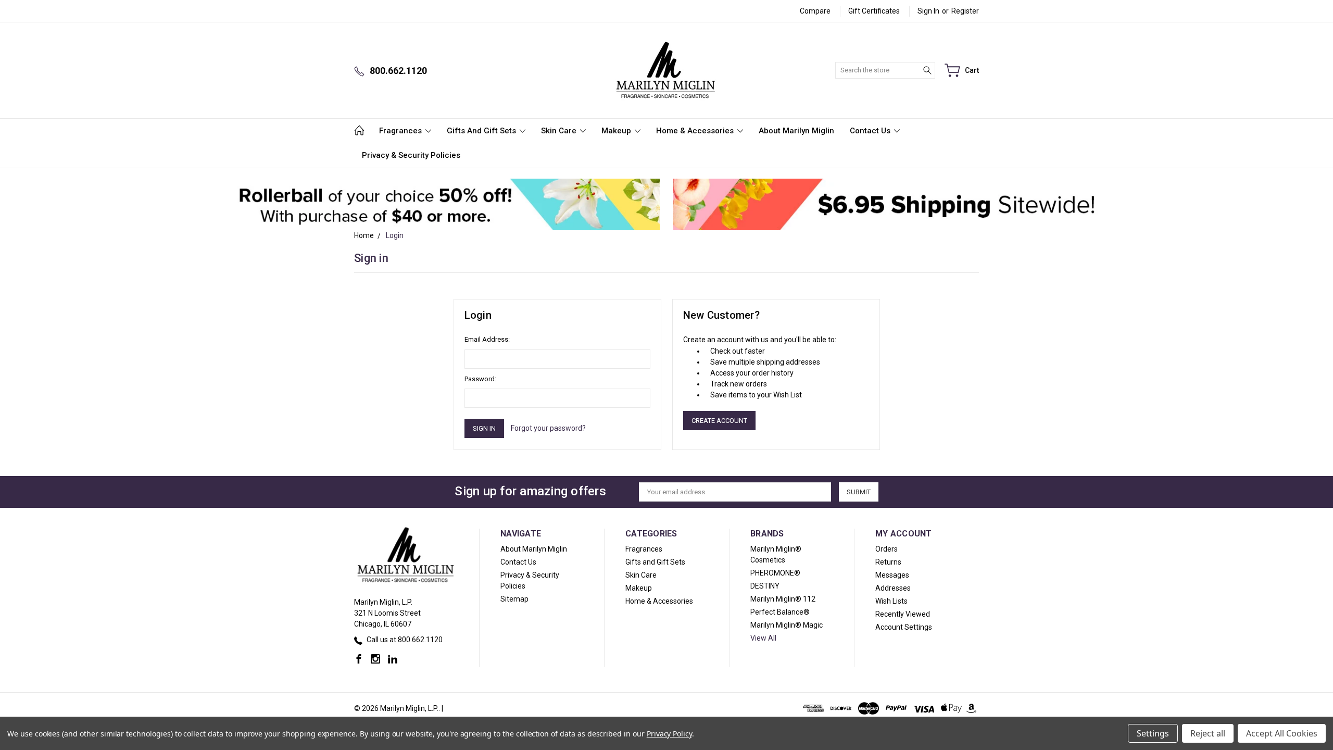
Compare (815, 11)
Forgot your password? (548, 428)
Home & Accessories (696, 130)
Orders (886, 549)
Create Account (719, 420)
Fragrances (401, 130)
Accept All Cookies (1281, 733)
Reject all (1207, 733)
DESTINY (764, 586)
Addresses (893, 588)
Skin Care (560, 130)
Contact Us (871, 130)
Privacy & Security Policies (411, 155)
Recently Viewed (902, 614)
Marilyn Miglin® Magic (786, 625)
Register (965, 11)
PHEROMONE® (775, 573)
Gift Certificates (874, 11)
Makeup (617, 130)
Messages (892, 575)
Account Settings (903, 627)
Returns (888, 562)
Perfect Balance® (780, 612)
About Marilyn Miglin (796, 130)
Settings (1153, 733)
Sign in (928, 11)
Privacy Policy (669, 734)
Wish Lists (891, 601)
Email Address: (487, 339)
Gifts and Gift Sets (482, 130)
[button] (444, 205)
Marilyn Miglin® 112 (782, 599)
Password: (480, 379)
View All (763, 638)
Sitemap (514, 599)
